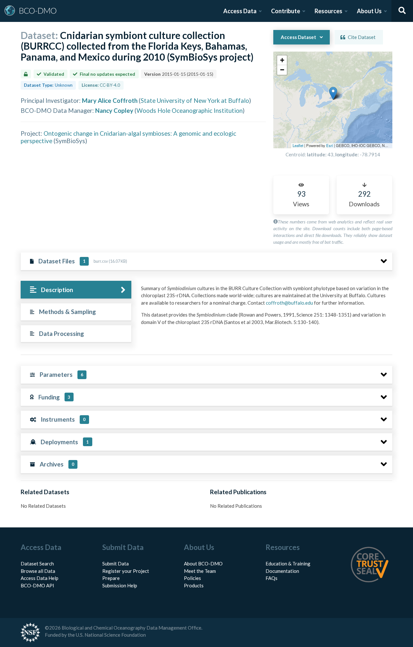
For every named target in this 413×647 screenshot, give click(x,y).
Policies (192, 578)
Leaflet (298, 145)
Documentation (282, 571)
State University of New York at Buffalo (195, 100)
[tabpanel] (265, 308)
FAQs (271, 578)
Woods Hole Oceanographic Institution (189, 110)
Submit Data (115, 563)
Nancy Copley (114, 110)
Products (194, 585)
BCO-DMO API (37, 585)
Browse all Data (38, 571)
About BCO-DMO (203, 563)
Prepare (111, 578)
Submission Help (119, 585)
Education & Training (288, 563)
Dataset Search (37, 563)
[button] (333, 93)
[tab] (76, 290)
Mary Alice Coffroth (109, 100)
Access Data (240, 11)
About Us (369, 11)
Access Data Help (39, 578)
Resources (328, 11)
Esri (329, 145)
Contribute (285, 11)
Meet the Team (200, 571)
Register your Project (125, 571)
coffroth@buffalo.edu (289, 303)
